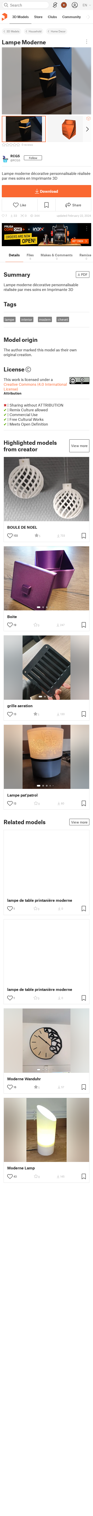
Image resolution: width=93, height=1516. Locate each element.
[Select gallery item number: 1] (38, 607)
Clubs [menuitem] (52, 17)
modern (45, 319)
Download (49, 191)
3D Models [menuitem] (20, 17)
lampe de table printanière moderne (39, 900)
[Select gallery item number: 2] (43, 607)
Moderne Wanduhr (24, 1079)
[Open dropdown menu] (86, 41)
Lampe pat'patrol (22, 795)
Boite (12, 616)
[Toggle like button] (10, 535)
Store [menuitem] (38, 17)
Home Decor (58, 31)
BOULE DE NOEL (22, 527)
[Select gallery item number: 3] (47, 607)
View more (79, 446)
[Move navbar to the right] (88, 17)
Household (35, 31)
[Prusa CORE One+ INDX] (46, 234)
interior (26, 319)
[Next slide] (87, 129)
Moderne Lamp (21, 1168)
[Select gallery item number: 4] (50, 607)
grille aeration (20, 706)
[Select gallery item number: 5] (53, 607)
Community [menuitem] (71, 17)
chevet (63, 319)
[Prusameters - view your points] (64, 5)
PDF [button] (84, 274)
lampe (9, 319)
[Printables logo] (4, 17)
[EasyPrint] (55, 5)
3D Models (13, 31)
